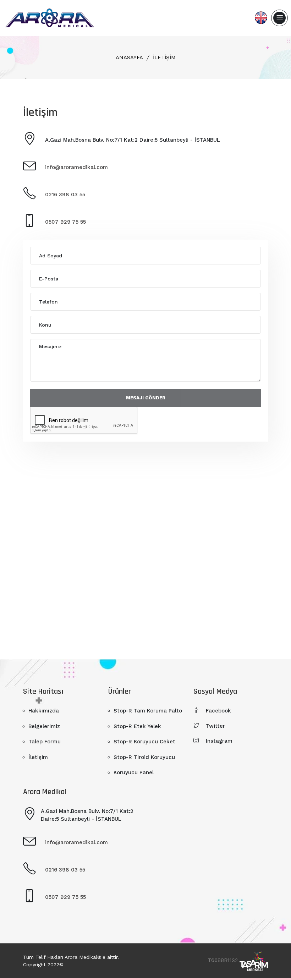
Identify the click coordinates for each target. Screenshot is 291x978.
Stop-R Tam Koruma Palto (148, 710)
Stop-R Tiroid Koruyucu (144, 757)
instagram (219, 741)
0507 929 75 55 (65, 222)
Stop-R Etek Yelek (137, 726)
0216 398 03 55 (65, 194)
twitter (215, 726)
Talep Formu (44, 741)
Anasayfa (129, 57)
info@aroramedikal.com (76, 167)
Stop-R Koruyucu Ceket (144, 741)
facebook (218, 710)
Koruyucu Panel (134, 772)
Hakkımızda (43, 710)
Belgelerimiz (44, 726)
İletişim (164, 57)
